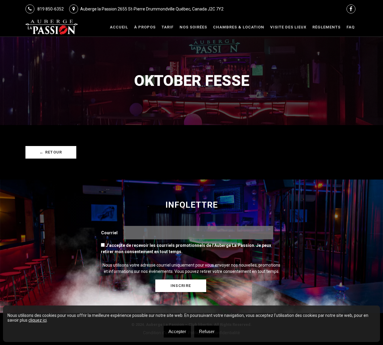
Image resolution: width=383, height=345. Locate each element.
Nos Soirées (193, 27)
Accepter (177, 331)
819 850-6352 (50, 9)
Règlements (326, 27)
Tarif (168, 27)
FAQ (350, 27)
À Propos (145, 27)
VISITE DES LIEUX (288, 27)
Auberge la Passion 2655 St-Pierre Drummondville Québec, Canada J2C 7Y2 (152, 9)
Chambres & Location (238, 27)
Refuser (207, 331)
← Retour (50, 152)
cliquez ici (37, 320)
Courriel (109, 232)
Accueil (119, 27)
